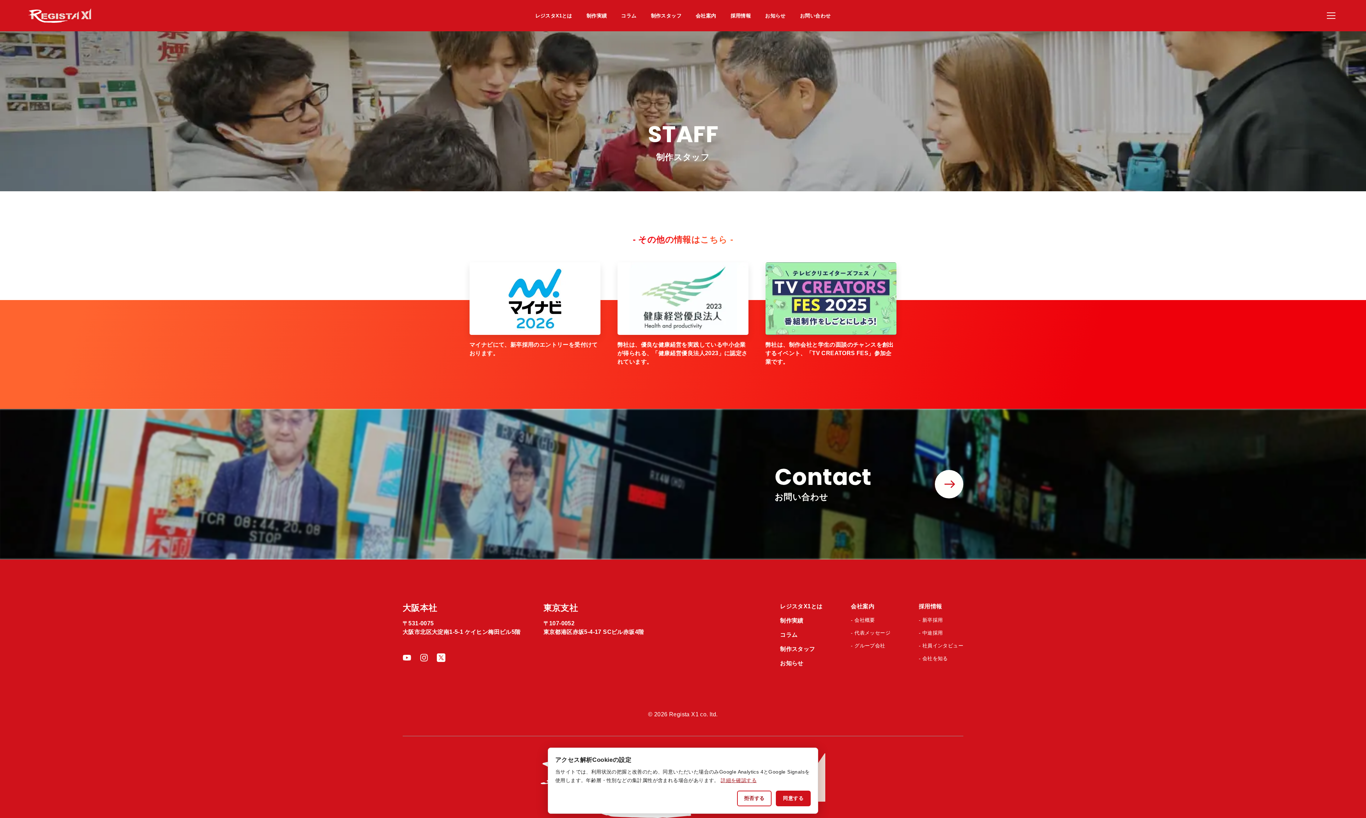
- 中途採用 (931, 633)
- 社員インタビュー (941, 645)
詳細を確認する (739, 780)
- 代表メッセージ (870, 633)
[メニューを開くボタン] (1331, 15)
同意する (793, 798)
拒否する (754, 798)
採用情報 (741, 15)
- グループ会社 (868, 645)
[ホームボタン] (137, 16)
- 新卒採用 (931, 620)
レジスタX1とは (553, 15)
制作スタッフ (666, 15)
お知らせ (775, 15)
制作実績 (597, 15)
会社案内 (706, 15)
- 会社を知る (933, 658)
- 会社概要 (863, 620)
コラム (628, 15)
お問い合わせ (815, 15)
